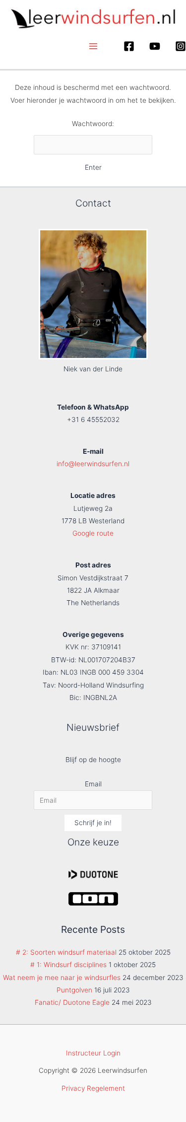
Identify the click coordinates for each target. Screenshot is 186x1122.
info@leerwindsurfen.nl (93, 464)
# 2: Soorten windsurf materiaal (66, 952)
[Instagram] (180, 46)
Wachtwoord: (93, 124)
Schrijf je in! (93, 823)
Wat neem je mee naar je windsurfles (62, 978)
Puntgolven (74, 990)
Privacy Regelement (93, 1088)
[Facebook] (129, 46)
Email (93, 784)
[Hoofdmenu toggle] (93, 46)
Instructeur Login (93, 1053)
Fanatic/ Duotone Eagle (72, 1002)
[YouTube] (154, 46)
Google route (93, 533)
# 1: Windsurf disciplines (68, 965)
